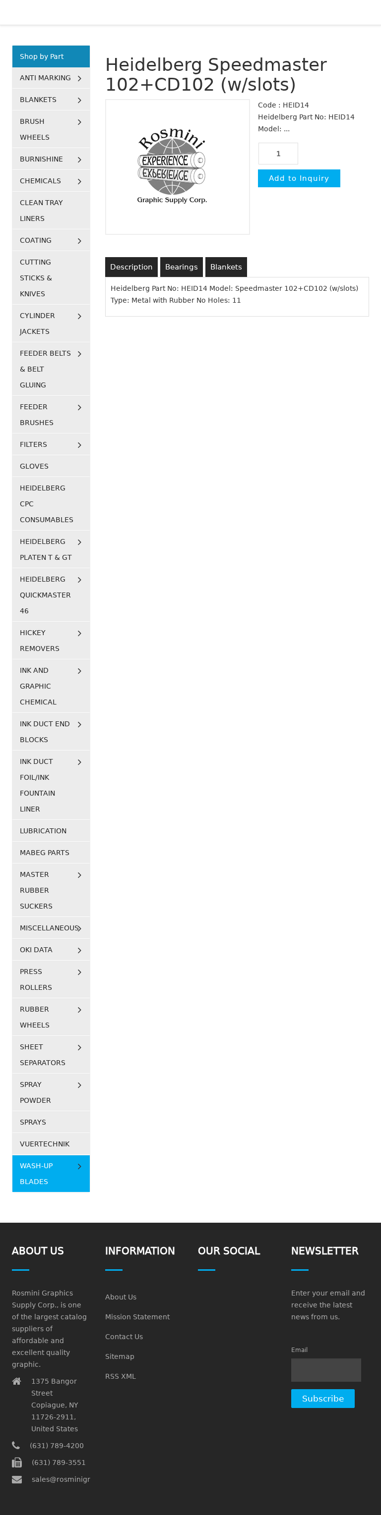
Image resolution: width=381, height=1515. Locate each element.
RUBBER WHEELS (35, 1017)
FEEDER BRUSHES (37, 415)
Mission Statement (137, 1317)
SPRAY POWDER (35, 1092)
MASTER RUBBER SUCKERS (36, 890)
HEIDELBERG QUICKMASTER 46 (45, 595)
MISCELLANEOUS (49, 928)
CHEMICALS (40, 181)
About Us (120, 1297)
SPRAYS (33, 1122)
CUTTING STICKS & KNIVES (36, 278)
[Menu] (365, 12)
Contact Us (124, 1337)
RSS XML (120, 1376)
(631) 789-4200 (57, 1446)
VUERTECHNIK (44, 1144)
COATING (36, 240)
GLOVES (34, 466)
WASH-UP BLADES (36, 1174)
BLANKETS (38, 100)
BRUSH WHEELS (35, 129)
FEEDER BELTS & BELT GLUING (45, 369)
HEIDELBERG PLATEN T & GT (46, 549)
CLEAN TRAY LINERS (41, 210)
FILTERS (33, 444)
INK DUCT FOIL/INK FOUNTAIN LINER (37, 785)
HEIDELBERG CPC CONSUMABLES (46, 504)
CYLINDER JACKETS (37, 323)
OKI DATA (36, 950)
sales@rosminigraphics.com (81, 1479)
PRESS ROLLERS (36, 979)
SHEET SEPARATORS (42, 1055)
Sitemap (119, 1356)
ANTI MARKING (45, 78)
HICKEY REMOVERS (40, 640)
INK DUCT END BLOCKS (45, 732)
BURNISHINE (41, 159)
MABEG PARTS (44, 853)
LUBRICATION (43, 831)
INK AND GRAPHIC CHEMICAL (38, 686)
